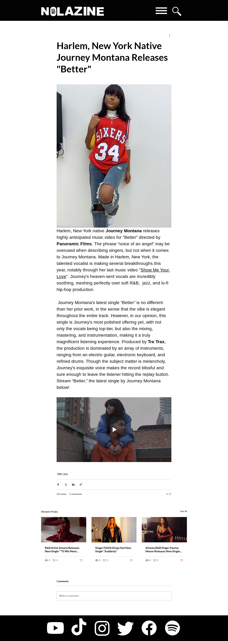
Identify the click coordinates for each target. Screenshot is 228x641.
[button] (161, 11)
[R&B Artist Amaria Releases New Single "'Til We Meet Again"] (63, 529)
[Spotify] (172, 628)
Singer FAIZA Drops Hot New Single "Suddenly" (113, 549)
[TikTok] (79, 628)
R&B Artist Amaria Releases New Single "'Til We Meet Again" (62, 549)
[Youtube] (55, 628)
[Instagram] (102, 628)
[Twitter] (126, 628)
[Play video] (114, 429)
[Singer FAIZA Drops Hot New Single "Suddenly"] (114, 530)
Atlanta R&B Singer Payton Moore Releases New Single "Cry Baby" (162, 549)
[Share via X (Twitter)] (65, 484)
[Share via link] (80, 484)
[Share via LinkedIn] (73, 484)
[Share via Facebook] (58, 484)
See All (183, 511)
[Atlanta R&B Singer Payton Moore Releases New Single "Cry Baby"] (164, 529)
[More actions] (169, 35)
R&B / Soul (62, 474)
